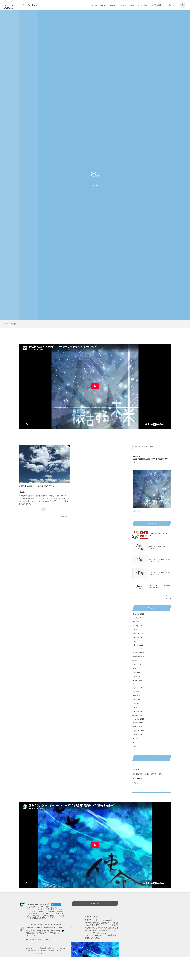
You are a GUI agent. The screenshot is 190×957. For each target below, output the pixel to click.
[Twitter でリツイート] (32, 924)
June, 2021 (136, 668)
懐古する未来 (142, 5)
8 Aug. (60, 928)
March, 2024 (136, 629)
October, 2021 (137, 660)
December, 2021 (138, 653)
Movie (132, 5)
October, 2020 (137, 684)
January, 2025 (137, 626)
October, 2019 (137, 727)
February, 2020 (137, 711)
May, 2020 (136, 699)
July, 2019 (135, 738)
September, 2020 (138, 688)
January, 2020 (137, 715)
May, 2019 (136, 746)
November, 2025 (138, 614)
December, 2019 (138, 719)
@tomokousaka (49, 928)
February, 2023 (137, 637)
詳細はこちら (138, 511)
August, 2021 (137, 664)
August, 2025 (137, 618)
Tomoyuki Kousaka (33, 928)
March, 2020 (136, 707)
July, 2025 (135, 622)
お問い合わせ (171, 5)
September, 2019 (138, 731)
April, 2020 (136, 703)
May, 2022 (136, 641)
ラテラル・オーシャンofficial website (21, 6)
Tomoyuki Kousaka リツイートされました (48, 924)
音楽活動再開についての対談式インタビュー (40, 486)
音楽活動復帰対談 (156, 5)
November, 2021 (138, 657)
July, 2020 (135, 692)
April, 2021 (136, 672)
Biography (113, 5)
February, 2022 (137, 645)
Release (123, 5)
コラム (22, 491)
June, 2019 (136, 742)
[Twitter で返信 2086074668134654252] (27, 954)
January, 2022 (137, 649)
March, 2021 (136, 676)
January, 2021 (137, 680)
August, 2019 (137, 734)
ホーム (94, 5)
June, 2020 (136, 696)
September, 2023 (138, 633)
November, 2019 (138, 723)
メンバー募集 (137, 779)
